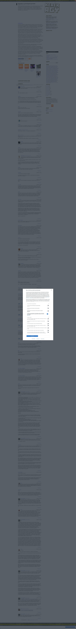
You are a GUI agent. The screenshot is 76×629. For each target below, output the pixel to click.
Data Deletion (33, 338)
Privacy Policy (42, 338)
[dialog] (38, 314)
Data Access (38, 338)
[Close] (51, 290)
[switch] (48, 305)
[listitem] (38, 303)
